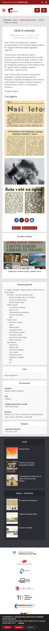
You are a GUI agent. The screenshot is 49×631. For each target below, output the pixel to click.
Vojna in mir (13, 310)
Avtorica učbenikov (16, 315)
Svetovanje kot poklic (17, 332)
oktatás (21, 391)
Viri (10, 362)
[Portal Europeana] (24, 571)
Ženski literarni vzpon (17, 302)
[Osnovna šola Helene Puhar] (24, 200)
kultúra (7, 391)
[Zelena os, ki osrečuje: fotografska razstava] (12, 466)
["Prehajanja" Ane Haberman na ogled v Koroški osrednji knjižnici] (12, 480)
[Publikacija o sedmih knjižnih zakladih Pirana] (24, 255)
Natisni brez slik (30, 228)
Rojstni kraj (13, 345)
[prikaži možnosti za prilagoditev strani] (42, 2)
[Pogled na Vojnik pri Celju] (12, 518)
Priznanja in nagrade (16, 357)
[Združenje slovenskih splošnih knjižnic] (24, 589)
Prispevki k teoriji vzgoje (18, 337)
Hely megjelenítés (11, 375)
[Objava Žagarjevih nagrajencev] (24, 114)
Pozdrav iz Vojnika (25, 528)
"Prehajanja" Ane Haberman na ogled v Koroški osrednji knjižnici (30, 478)
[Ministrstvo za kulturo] (24, 553)
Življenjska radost (15, 355)
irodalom (13, 391)
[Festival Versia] (12, 453)
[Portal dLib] (24, 580)
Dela (11, 317)
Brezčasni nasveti (15, 335)
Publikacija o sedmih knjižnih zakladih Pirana (24, 271)
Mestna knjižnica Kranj (29, 38)
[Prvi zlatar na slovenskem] (12, 504)
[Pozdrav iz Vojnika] (12, 531)
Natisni (17, 228)
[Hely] (37, 10)
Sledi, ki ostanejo (15, 340)
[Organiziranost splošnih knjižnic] (24, 562)
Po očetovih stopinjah (17, 307)
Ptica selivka (13, 352)
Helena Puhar (12, 320)
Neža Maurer (12, 342)
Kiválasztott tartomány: (15, 2)
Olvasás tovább (11, 91)
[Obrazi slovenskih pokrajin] (24, 597)
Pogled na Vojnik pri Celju (28, 514)
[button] (40, 259)
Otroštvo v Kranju (15, 322)
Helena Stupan (12, 305)
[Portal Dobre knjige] (24, 606)
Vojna (11, 325)
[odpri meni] (3, 10)
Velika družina (14, 327)
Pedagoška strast (15, 330)
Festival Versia (24, 449)
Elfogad (7, 627)
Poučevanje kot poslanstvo (19, 312)
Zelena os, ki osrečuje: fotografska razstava (27, 464)
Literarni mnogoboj (16, 350)
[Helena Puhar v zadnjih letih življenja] (24, 171)
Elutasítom (19, 627)
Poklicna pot (13, 347)
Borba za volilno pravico (18, 300)
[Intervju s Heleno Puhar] (24, 142)
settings (21, 623)
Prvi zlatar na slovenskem (28, 500)
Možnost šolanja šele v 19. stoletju (22, 297)
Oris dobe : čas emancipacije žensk (20, 295)
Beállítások (31, 627)
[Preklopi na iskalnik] (44, 10)
